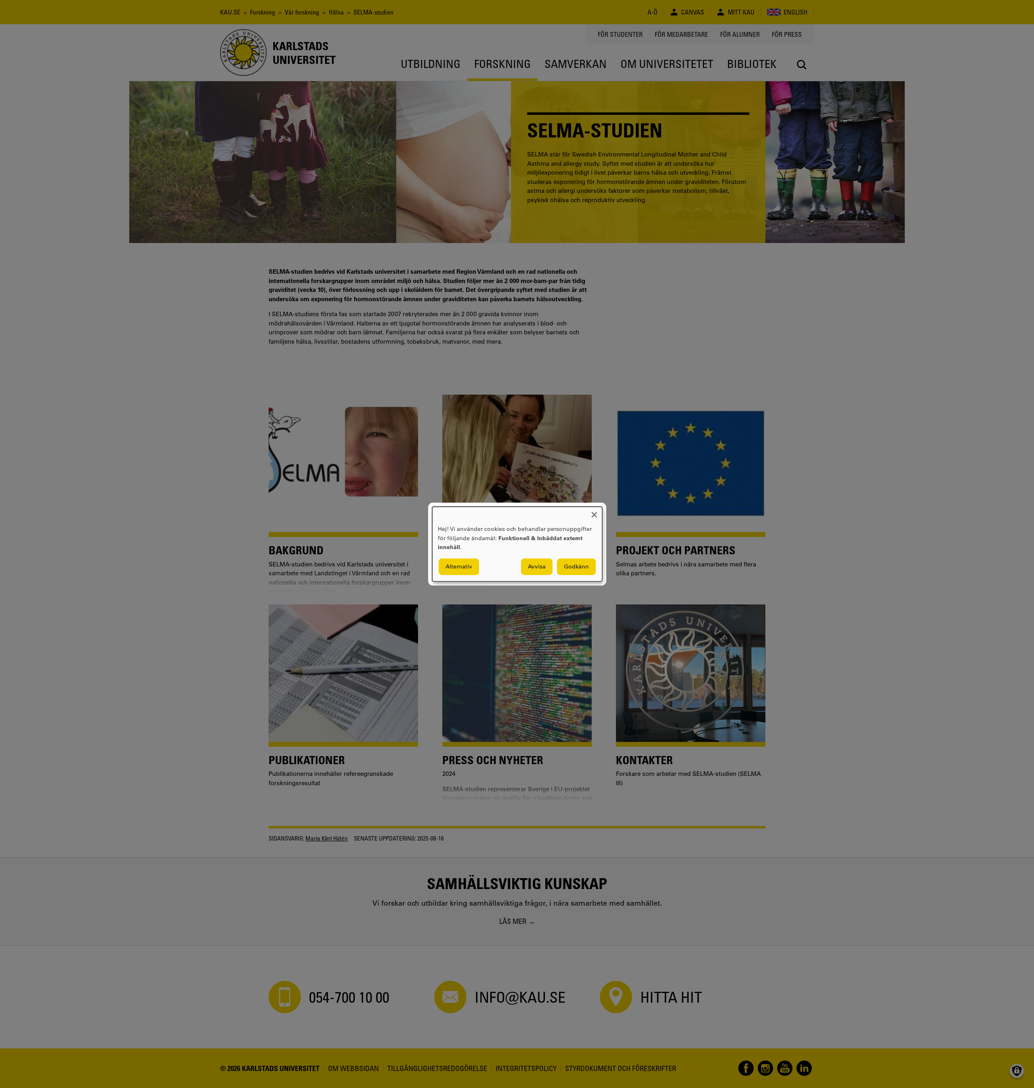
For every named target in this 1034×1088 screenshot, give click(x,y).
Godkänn (576, 566)
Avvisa (537, 566)
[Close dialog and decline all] (594, 512)
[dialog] (517, 544)
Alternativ (459, 566)
